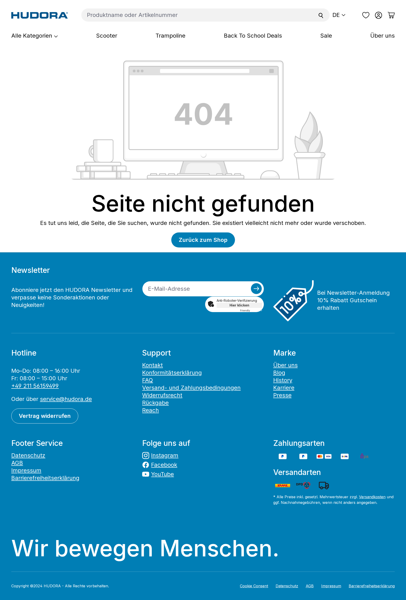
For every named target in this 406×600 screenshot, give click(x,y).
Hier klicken (239, 305)
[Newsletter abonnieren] (256, 288)
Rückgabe (155, 402)
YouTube (162, 474)
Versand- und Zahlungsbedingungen (191, 387)
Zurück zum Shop (203, 239)
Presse (282, 395)
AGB (17, 462)
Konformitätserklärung (172, 372)
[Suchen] (321, 15)
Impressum (26, 470)
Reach (150, 410)
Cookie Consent (254, 586)
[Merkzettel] (365, 15)
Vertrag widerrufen (45, 415)
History (282, 380)
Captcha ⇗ (251, 310)
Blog (279, 372)
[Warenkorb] (390, 15)
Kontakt (152, 365)
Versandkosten (372, 496)
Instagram (164, 455)
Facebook (164, 464)
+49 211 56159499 (35, 385)
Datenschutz (28, 455)
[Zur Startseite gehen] (39, 15)
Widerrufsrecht (162, 395)
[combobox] (196, 15)
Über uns (285, 365)
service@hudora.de (66, 399)
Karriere (283, 387)
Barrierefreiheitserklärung (45, 478)
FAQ (147, 380)
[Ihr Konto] (378, 15)
